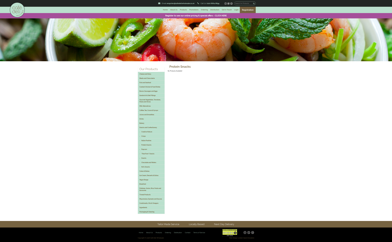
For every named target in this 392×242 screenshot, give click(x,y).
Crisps (143, 136)
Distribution (214, 10)
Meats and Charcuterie (147, 78)
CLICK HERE (221, 15)
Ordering (204, 10)
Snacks (143, 158)
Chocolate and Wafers (148, 162)
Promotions (193, 10)
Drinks (141, 119)
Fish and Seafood (145, 82)
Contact (187, 233)
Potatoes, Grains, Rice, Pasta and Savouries (150, 189)
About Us (173, 10)
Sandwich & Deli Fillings (147, 95)
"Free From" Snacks (147, 154)
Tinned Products (145, 194)
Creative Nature (146, 132)
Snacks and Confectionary (148, 127)
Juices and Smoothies (146, 114)
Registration (248, 10)
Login (236, 10)
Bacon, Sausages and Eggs (148, 91)
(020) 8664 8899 (212, 3)
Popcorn (144, 149)
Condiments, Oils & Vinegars (148, 203)
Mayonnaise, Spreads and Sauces (150, 199)
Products (183, 10)
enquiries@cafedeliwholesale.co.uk (180, 3)
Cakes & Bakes (144, 171)
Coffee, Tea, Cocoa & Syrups (148, 110)
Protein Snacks (146, 145)
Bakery (141, 123)
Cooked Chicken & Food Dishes (149, 87)
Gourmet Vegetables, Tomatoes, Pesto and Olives (150, 101)
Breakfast (142, 184)
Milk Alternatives (145, 106)
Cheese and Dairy (145, 74)
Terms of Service (199, 233)
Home (165, 10)
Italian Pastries (146, 140)
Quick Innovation (248, 238)
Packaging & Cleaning (146, 212)
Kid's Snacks (145, 167)
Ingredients (143, 207)
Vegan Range (143, 180)
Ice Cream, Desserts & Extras (148, 175)
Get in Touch (227, 10)
